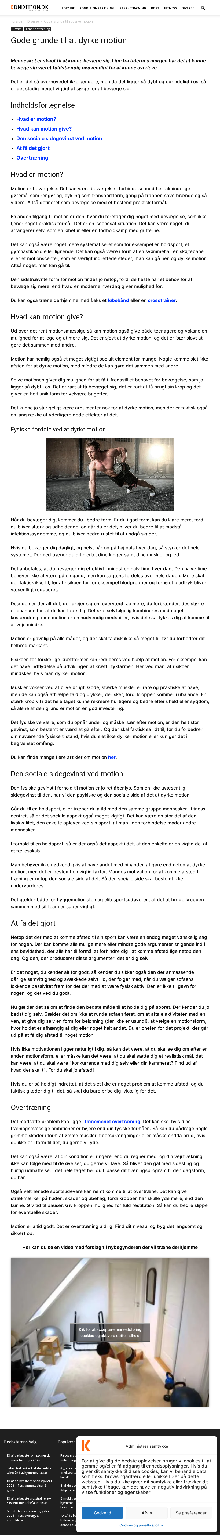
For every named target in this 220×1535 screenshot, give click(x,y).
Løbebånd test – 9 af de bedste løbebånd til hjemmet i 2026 (29, 1470)
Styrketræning (132, 8)
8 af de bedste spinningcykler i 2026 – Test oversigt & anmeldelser (29, 1515)
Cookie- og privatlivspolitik (141, 1525)
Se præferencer (191, 1512)
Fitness (170, 8)
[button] (202, 8)
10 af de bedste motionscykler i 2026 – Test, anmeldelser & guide (29, 1485)
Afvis (147, 1512)
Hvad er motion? (36, 119)
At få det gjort (33, 148)
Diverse (188, 8)
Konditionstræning (97, 8)
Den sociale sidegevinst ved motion (59, 138)
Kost (155, 8)
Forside (68, 8)
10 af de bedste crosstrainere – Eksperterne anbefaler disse (29, 1500)
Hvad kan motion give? (44, 129)
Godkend (102, 1512)
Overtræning (32, 158)
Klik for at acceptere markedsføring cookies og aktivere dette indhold (110, 1332)
